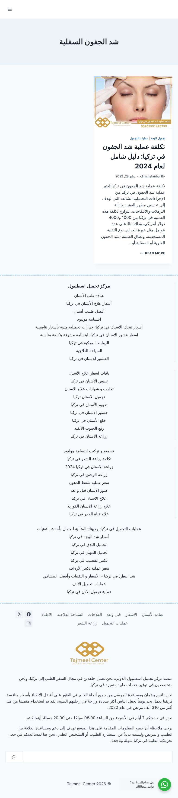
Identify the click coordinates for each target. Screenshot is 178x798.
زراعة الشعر (87, 623)
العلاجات (95, 614)
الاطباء (46, 614)
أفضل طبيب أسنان (89, 311)
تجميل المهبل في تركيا (89, 552)
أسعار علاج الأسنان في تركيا (89, 303)
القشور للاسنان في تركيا (89, 358)
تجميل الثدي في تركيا (89, 544)
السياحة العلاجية (89, 350)
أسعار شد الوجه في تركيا (89, 536)
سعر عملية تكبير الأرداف (89, 568)
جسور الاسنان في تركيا (89, 412)
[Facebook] (28, 614)
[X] (19, 614)
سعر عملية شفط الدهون (89, 482)
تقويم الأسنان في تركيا (89, 404)
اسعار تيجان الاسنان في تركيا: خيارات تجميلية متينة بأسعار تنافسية (89, 327)
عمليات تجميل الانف (89, 584)
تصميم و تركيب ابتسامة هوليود (89, 451)
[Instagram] (28, 623)
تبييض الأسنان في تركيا (89, 381)
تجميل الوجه (158, 138)
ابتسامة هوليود (89, 319)
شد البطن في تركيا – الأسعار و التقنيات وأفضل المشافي (89, 576)
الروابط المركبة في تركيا (89, 343)
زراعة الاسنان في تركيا (89, 436)
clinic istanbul (150, 176)
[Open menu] (10, 9)
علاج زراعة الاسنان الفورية (89, 506)
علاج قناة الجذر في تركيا (89, 514)
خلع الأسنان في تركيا (89, 420)
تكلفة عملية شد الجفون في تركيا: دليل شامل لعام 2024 (134, 156)
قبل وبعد (114, 614)
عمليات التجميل (139, 138)
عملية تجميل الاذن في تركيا (89, 592)
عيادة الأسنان (152, 614)
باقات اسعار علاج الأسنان (89, 373)
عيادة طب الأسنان (89, 295)
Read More (152, 253)
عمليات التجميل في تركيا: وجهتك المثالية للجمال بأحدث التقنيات (89, 529)
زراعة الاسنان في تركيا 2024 (89, 466)
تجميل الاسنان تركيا (89, 396)
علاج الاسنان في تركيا (89, 498)
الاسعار (131, 614)
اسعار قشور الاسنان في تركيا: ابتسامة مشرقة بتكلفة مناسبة (89, 335)
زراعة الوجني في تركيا (89, 474)
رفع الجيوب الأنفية (89, 428)
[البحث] (14, 757)
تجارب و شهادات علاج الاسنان (89, 389)
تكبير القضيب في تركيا (89, 560)
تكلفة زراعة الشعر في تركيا (89, 459)
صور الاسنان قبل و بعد (89, 490)
